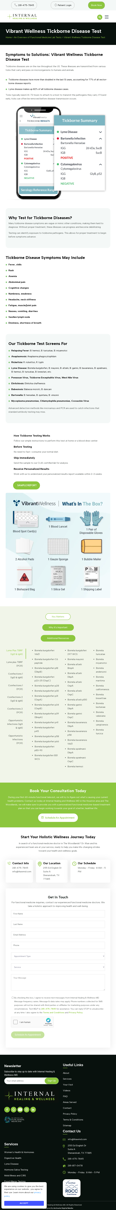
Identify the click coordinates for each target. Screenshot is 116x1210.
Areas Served (69, 1102)
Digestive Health (12, 1158)
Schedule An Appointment (60, 817)
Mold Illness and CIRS (15, 1175)
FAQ (65, 1096)
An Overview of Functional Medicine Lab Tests (37, 37)
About (66, 1073)
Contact (67, 1108)
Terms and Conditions (53, 1012)
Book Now (96, 5)
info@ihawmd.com (21, 871)
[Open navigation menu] (106, 17)
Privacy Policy (70, 1113)
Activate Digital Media (63, 1208)
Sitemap (67, 1125)
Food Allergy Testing (14, 1181)
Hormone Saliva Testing (16, 1169)
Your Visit (68, 1084)
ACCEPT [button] (24, 1203)
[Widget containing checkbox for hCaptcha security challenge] (32, 1022)
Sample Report (27, 485)
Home (9, 37)
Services (67, 1078)
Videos (66, 1090)
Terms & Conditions (73, 1119)
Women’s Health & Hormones (19, 1152)
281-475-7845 (20, 867)
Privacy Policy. (76, 1012)
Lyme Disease (11, 1164)
